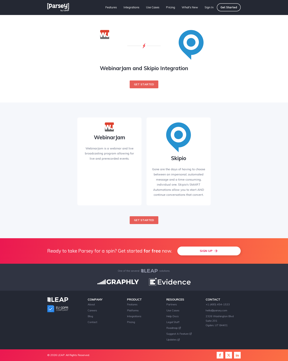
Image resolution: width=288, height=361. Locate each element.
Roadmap (172, 328)
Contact (92, 322)
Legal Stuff (173, 322)
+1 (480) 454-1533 (218, 304)
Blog (90, 316)
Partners (171, 304)
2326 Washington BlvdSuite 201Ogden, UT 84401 (220, 321)
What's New (190, 7)
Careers (92, 310)
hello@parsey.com (216, 310)
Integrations (131, 7)
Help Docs (172, 316)
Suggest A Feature (177, 333)
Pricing (170, 7)
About (91, 304)
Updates (171, 339)
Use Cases (152, 7)
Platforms (133, 310)
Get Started (228, 7)
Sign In (209, 7)
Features (111, 7)
